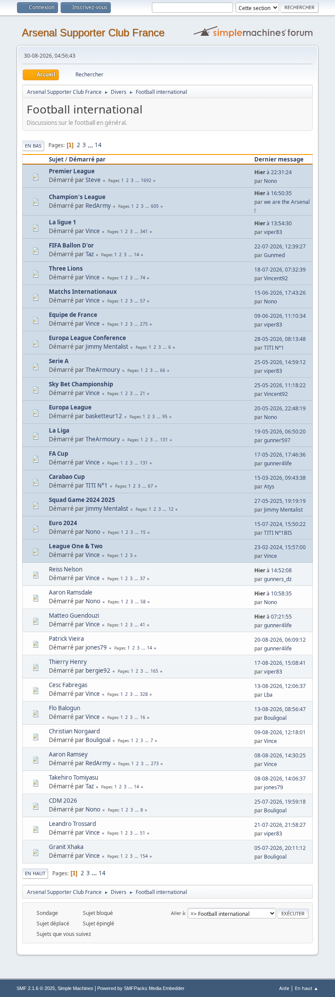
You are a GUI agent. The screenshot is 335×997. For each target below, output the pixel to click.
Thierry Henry (68, 662)
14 (98, 145)
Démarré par (87, 159)
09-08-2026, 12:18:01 (280, 732)
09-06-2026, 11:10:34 (280, 316)
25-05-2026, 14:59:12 (280, 362)
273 (155, 763)
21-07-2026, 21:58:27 (280, 825)
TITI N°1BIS (278, 532)
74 (142, 278)
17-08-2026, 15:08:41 (280, 663)
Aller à (178, 913)
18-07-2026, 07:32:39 (280, 269)
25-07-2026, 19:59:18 (280, 801)
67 (150, 486)
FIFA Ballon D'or (71, 245)
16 (142, 717)
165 (154, 671)
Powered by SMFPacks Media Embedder (141, 988)
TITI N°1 (274, 347)
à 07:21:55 (273, 616)
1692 (146, 180)
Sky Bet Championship (81, 384)
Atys (269, 486)
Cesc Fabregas (68, 685)
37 (142, 578)
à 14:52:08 (273, 570)
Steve (93, 180)
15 (143, 532)
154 (144, 856)
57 (142, 301)
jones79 (96, 647)
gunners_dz (278, 579)
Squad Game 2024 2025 (82, 500)
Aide (284, 988)
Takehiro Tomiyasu (73, 777)
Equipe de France (73, 315)
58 (143, 601)
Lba (268, 694)
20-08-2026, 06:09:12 (280, 639)
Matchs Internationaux (83, 292)
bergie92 (97, 670)
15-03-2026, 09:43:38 (280, 477)
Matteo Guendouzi (74, 615)
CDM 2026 (63, 800)
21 (142, 393)
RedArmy (98, 206)
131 (164, 440)
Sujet (56, 159)
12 (171, 509)
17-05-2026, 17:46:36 (280, 454)
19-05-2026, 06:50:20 (280, 431)
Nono (270, 181)
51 (142, 833)
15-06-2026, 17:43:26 (280, 292)
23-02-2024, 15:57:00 (280, 547)
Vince (92, 231)
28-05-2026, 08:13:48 (280, 339)
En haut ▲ (306, 988)
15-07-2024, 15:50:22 (280, 524)
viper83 (273, 232)
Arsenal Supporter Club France (93, 32)
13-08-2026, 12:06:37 (280, 686)
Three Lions (66, 268)
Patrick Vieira (66, 639)
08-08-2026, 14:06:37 (280, 778)
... (91, 145)
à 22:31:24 (273, 172)
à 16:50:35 (273, 193)
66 (162, 370)
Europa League (70, 407)
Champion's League (77, 197)
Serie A (58, 361)
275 (144, 324)
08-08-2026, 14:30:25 (280, 755)
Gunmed (274, 255)
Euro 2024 (63, 523)
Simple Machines (75, 988)
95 (165, 416)
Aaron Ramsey (68, 754)
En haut (35, 873)
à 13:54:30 (273, 223)
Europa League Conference (87, 338)
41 (142, 625)
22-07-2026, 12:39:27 (280, 246)
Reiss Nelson (65, 569)
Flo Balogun (64, 708)
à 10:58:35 (273, 593)
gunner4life (278, 463)
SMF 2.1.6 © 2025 (36, 988)
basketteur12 (103, 416)
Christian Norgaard (74, 731)
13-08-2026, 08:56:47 (280, 709)
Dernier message (279, 159)
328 (144, 694)
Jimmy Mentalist (106, 347)
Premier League (72, 171)
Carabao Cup (67, 477)
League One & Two (76, 546)
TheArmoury (102, 370)
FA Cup (58, 453)
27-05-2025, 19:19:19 (280, 501)
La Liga (59, 430)
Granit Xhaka (66, 847)
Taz (89, 254)
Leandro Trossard (72, 824)
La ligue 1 (62, 222)
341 (144, 231)
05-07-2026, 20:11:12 (280, 848)
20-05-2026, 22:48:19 (280, 408)
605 (155, 206)
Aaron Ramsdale (70, 592)
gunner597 (277, 440)
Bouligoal (275, 718)
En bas (33, 145)
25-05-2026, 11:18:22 (280, 385)
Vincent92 (276, 278)
